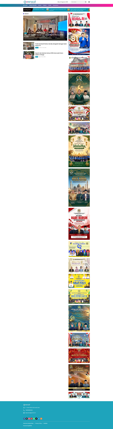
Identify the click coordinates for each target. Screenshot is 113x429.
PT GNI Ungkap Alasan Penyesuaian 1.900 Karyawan (40, 10)
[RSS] (41, 419)
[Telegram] (39, 419)
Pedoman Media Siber (28, 423)
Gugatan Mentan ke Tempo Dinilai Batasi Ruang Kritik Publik (43, 36)
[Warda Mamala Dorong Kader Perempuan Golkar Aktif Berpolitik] (72, 10)
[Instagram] (29, 419)
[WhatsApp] (34, 419)
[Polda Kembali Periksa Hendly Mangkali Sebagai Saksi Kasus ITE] (28, 46)
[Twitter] (27, 419)
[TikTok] (36, 419)
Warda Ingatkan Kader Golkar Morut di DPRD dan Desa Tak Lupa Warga (60, 10)
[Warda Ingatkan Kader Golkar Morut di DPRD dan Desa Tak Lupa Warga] (51, 10)
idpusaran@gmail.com (30, 412)
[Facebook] (24, 419)
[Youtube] (31, 419)
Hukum (37, 47)
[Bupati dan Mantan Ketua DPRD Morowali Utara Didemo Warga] (28, 55)
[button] (85, 2)
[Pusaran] (29, 2)
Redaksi (45, 423)
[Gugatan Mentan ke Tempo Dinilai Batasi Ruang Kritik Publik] (45, 28)
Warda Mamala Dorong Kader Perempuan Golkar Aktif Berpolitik (80, 10)
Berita (26, 33)
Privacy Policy (38, 423)
